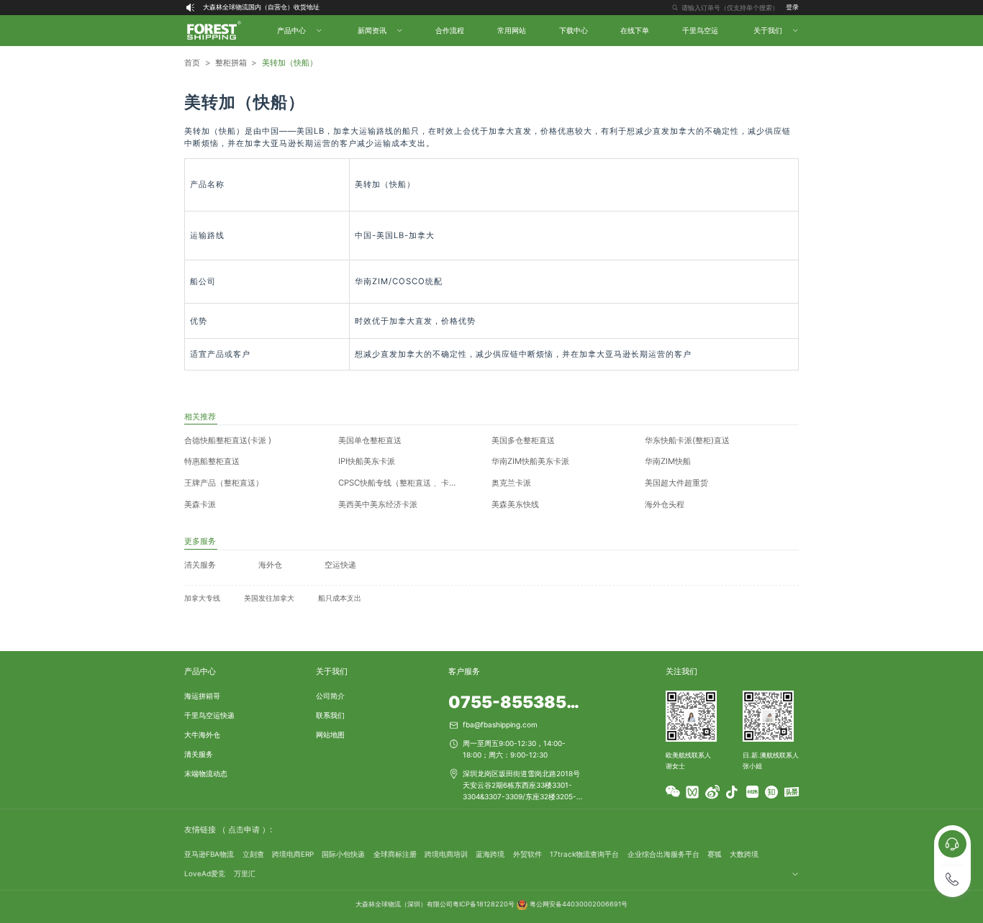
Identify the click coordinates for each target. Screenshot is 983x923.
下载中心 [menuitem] (573, 30)
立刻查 (253, 854)
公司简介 (330, 695)
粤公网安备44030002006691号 (579, 904)
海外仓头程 (664, 504)
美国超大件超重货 (676, 483)
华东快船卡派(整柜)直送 (687, 440)
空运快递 (340, 565)
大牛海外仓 (202, 734)
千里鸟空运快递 (209, 715)
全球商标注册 (395, 854)
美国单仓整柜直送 (370, 440)
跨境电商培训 (446, 854)
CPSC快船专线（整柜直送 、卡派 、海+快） (409, 483)
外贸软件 (527, 854)
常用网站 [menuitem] (511, 30)
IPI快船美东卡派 (366, 461)
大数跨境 (744, 854)
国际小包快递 (343, 854)
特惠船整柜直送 (212, 461)
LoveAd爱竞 (204, 873)
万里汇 (244, 873)
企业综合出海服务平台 (663, 854)
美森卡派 (200, 504)
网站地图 (330, 734)
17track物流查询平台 (584, 854)
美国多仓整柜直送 (523, 440)
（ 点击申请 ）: (245, 829)
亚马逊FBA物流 (209, 854)
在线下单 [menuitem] (634, 30)
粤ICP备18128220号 (484, 904)
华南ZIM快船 (668, 461)
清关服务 (200, 565)
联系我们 (330, 715)
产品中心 (200, 671)
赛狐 (714, 854)
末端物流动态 (205, 773)
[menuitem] (298, 30)
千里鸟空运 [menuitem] (700, 30)
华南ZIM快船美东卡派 (530, 461)
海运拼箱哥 (202, 695)
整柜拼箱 (231, 63)
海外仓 (270, 565)
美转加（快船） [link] (289, 63)
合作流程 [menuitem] (449, 30)
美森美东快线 (515, 504)
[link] (192, 63)
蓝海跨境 (490, 854)
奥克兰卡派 (511, 483)
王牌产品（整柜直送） (223, 483)
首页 (192, 63)
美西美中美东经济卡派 (377, 504)
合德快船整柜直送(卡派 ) (227, 440)
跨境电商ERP (293, 854)
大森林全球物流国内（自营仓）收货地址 (261, 7)
